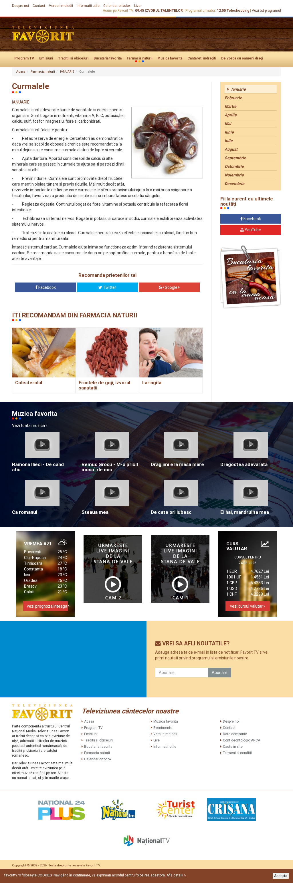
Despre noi (20, 6)
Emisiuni (46, 58)
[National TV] (146, 840)
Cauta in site (233, 747)
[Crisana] (231, 809)
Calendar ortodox (116, 6)
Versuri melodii (61, 6)
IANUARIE (67, 71)
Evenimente (162, 728)
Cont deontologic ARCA (241, 740)
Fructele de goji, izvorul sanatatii (104, 385)
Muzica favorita (169, 58)
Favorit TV (93, 865)
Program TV (24, 58)
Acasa (20, 71)
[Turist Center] (175, 809)
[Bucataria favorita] (250, 277)
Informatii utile (88, 6)
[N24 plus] (61, 809)
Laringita (151, 382)
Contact (39, 6)
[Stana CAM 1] (180, 569)
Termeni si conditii (237, 753)
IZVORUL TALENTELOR (164, 11)
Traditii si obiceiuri (73, 58)
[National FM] (118, 809)
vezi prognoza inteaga (47, 606)
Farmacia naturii (139, 58)
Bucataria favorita (108, 58)
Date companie (235, 734)
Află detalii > (176, 875)
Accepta (280, 876)
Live (137, 6)
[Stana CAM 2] (113, 569)
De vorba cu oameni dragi (242, 58)
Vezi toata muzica (29, 425)
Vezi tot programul (266, 11)
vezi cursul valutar (247, 606)
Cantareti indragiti (201, 58)
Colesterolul (28, 382)
